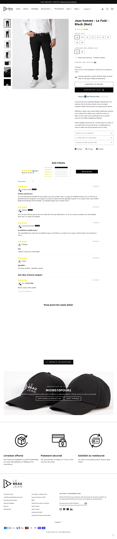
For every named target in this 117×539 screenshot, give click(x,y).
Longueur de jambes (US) (86, 48)
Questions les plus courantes (40, 503)
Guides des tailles (37, 512)
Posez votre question (86, 142)
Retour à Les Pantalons (60, 362)
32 (93, 37)
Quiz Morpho (35, 506)
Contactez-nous (8, 494)
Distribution (7, 509)
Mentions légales (9, 503)
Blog (77, 9)
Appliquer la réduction (49, 398)
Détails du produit (85, 133)
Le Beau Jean (53, 532)
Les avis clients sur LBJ (39, 497)
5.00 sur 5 (35, 170)
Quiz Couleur (36, 509)
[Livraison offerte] (21, 440)
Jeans (18, 9)
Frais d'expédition (89, 69)
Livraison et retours (86, 138)
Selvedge (34, 9)
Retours (6, 506)
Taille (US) (80, 33)
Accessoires (46, 9)
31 (87, 37)
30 (82, 37)
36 (108, 37)
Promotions (59, 9)
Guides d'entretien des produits (41, 515)
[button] (79, 29)
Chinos (25, 9)
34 (103, 37)
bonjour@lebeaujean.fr (64, 532)
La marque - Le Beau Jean (39, 494)
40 (82, 42)
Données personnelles (10, 500)
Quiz (68, 9)
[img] (22, 186)
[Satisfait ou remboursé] (95, 440)
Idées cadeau (72, 398)
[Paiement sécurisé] (58, 440)
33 (98, 37)
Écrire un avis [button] (87, 171)
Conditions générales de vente (13, 497)
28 (77, 37)
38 (77, 42)
